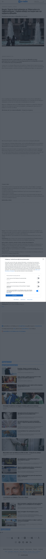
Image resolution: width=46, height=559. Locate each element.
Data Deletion (16, 299)
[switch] (37, 278)
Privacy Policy (29, 299)
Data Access (23, 299)
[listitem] (23, 275)
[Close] (44, 259)
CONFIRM (14, 295)
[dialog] (23, 279)
